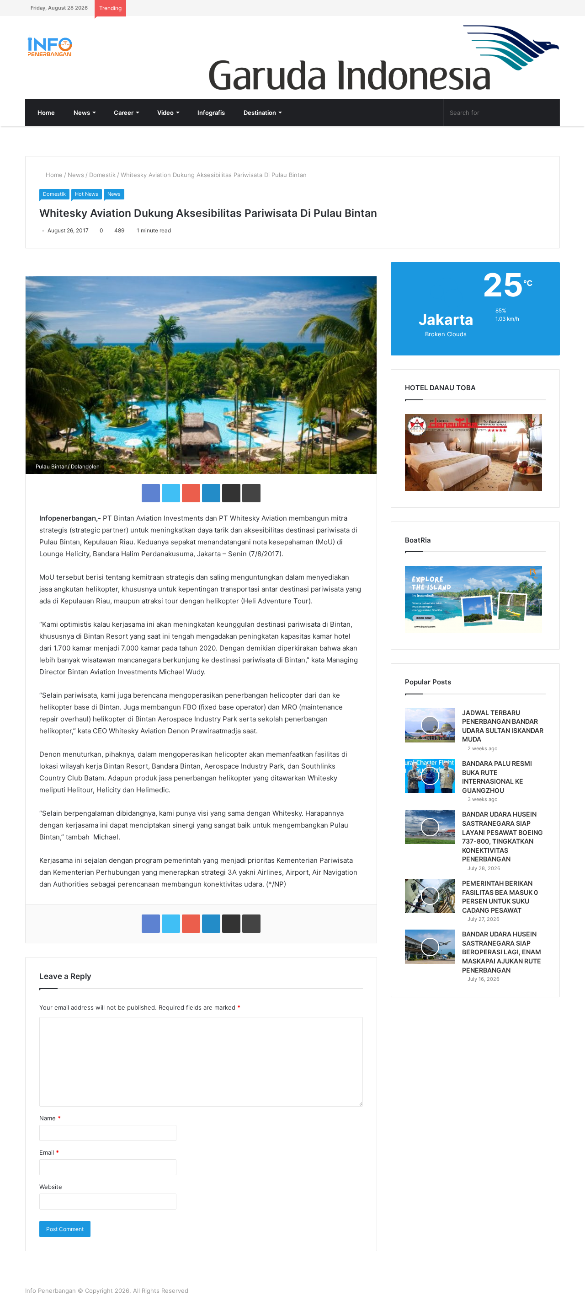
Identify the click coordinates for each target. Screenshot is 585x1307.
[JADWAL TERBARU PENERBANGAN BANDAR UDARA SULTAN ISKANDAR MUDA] (430, 725)
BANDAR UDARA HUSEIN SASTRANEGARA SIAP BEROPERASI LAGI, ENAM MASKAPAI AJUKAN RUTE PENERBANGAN (501, 952)
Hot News (86, 194)
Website (50, 1186)
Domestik (102, 174)
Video (165, 112)
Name (50, 1118)
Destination (259, 112)
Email (49, 1152)
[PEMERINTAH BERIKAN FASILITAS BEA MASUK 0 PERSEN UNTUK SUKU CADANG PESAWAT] (430, 896)
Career (122, 112)
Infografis (210, 112)
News (81, 112)
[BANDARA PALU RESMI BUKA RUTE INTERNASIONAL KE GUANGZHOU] (430, 776)
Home (45, 112)
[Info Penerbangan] (93, 45)
